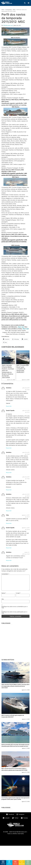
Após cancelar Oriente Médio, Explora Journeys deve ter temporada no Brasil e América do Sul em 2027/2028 (8, 371)
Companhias (8, 9)
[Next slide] (27, 365)
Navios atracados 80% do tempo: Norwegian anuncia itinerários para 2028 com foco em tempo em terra (15, 745)
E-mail (18, 593)
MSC (14, 9)
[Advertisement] (15, 641)
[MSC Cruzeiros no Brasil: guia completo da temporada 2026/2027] (15, 703)
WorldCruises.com (8, 25)
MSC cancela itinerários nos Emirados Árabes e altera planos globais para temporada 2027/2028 (14, 769)
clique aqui (21, 327)
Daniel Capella (10, 410)
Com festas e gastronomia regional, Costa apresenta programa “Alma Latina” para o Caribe (15, 798)
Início (3, 9)
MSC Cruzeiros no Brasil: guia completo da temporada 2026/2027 (23, 368)
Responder (9, 406)
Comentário (5, 574)
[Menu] (28, 3)
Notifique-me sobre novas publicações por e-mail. (15, 612)
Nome (4, 593)
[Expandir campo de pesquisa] (25, 3)
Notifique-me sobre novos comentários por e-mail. (15, 607)
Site (3, 599)
